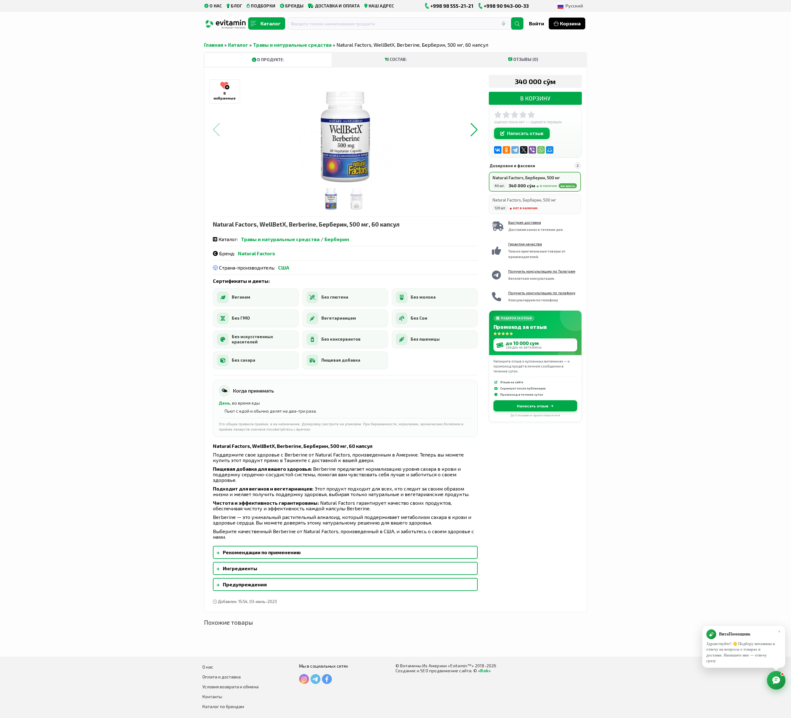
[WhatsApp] (541, 150)
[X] (523, 150)
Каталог (238, 45)
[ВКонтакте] (497, 150)
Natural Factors (256, 253)
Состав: (398, 59)
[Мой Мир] (549, 150)
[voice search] (503, 23)
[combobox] (403, 23)
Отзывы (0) (525, 59)
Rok (484, 670)
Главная (213, 45)
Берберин (336, 239)
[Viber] (532, 150)
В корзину (535, 98)
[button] (474, 130)
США (283, 267)
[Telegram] (515, 150)
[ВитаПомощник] (776, 680)
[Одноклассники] (506, 150)
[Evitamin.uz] (225, 26)
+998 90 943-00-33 (506, 6)
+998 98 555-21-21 (451, 6)
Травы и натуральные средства (292, 45)
